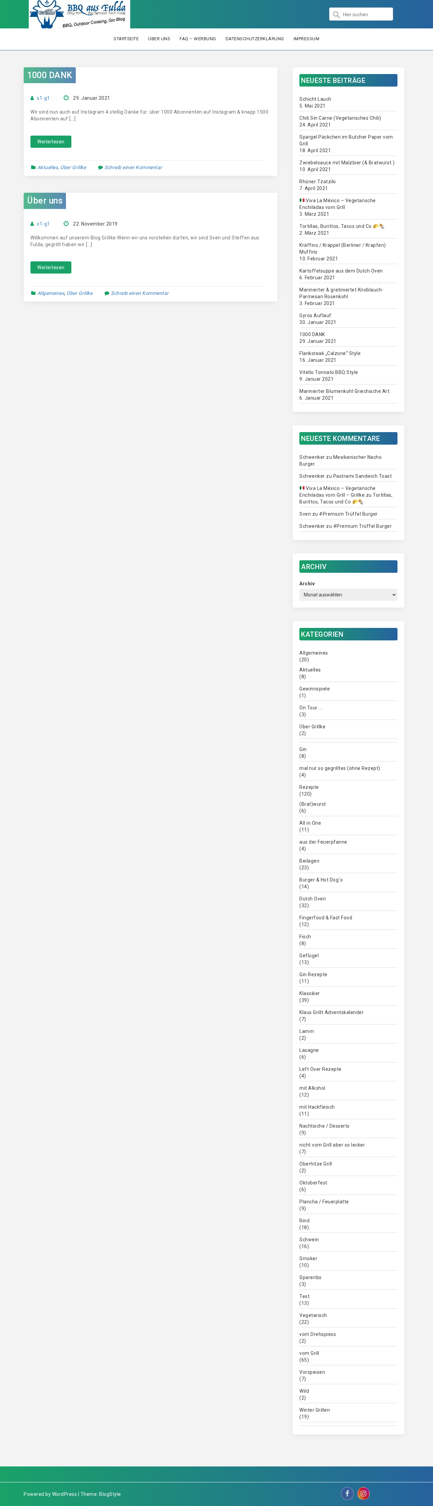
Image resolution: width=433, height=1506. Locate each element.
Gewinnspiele (314, 688)
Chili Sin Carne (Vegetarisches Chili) (340, 118)
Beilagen (309, 861)
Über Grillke (73, 167)
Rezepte (309, 787)
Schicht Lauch (315, 99)
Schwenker (312, 457)
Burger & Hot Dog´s (321, 880)
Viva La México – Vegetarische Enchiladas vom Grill (337, 204)
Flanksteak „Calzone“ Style (330, 353)
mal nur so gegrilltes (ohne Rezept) (339, 768)
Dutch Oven (312, 898)
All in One (310, 823)
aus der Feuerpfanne (323, 842)
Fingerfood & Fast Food (325, 917)
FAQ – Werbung (198, 38)
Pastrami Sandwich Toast (362, 476)
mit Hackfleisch (317, 1107)
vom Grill (309, 1353)
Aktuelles (48, 167)
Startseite (126, 38)
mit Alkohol (312, 1088)
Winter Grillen (314, 1410)
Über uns (159, 38)
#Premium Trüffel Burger (348, 514)
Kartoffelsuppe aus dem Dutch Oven (341, 271)
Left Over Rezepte (320, 1069)
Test (304, 1296)
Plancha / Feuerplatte (324, 1201)
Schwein (309, 1239)
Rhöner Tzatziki (317, 181)
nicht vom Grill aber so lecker (332, 1145)
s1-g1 (43, 98)
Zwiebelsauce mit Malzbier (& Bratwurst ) (346, 162)
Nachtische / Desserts (324, 1126)
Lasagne (309, 1050)
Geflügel (309, 955)
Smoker (308, 1258)
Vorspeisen (312, 1372)
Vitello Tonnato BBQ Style (328, 372)
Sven (305, 514)
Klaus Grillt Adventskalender (331, 1012)
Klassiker (309, 993)
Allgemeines (51, 293)
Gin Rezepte (313, 974)
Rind (304, 1220)
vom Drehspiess (317, 1334)
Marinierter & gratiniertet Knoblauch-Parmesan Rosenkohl (341, 293)
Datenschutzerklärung (255, 38)
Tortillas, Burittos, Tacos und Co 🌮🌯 (342, 226)
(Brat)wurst (312, 804)
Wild (304, 1391)
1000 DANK (49, 75)
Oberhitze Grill (315, 1164)
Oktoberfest (313, 1182)
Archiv (307, 583)
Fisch (305, 936)
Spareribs (310, 1277)
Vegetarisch (313, 1315)
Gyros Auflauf (315, 315)
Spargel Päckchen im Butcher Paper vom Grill (346, 140)
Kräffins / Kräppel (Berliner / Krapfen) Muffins (342, 248)
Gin (303, 749)
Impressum (307, 38)
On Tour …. (311, 707)
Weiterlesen (51, 141)
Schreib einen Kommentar (133, 167)
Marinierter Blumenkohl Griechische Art (344, 391)
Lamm (306, 1031)
